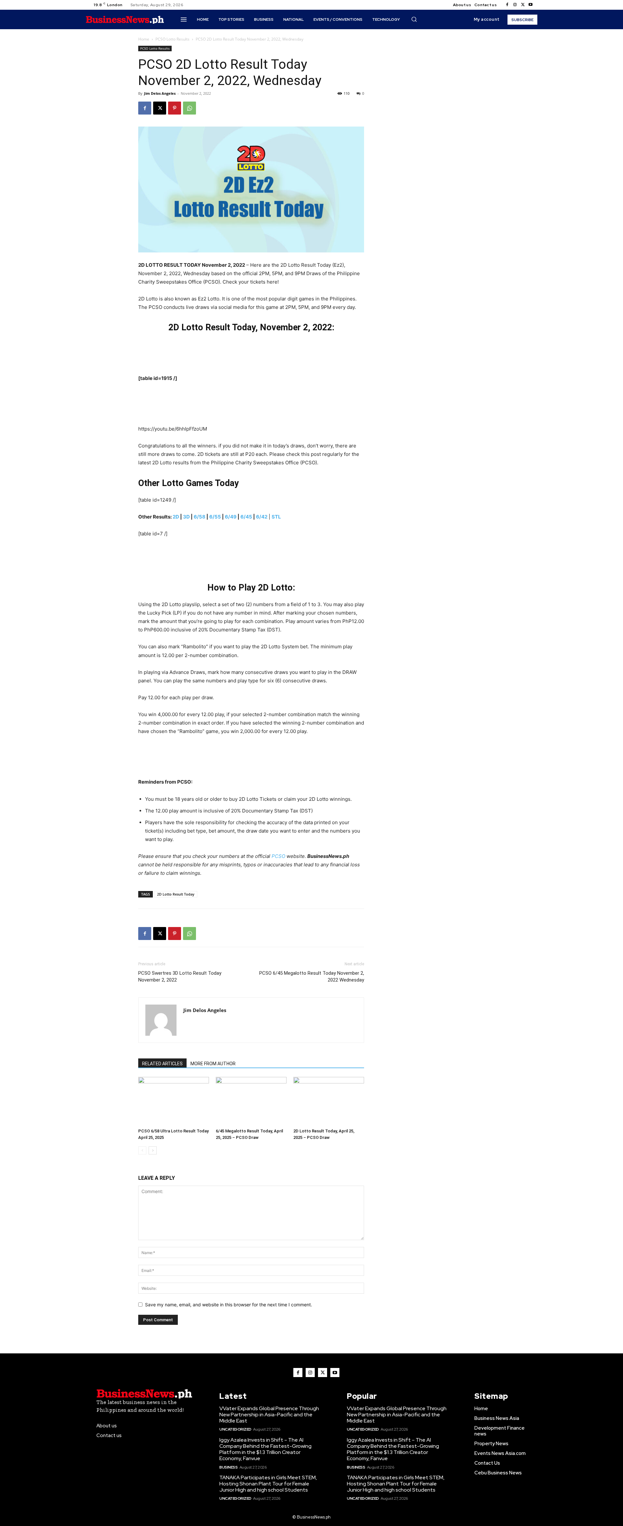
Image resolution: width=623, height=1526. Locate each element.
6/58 (199, 517)
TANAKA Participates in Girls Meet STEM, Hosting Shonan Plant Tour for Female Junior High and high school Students (268, 1483)
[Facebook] (507, 5)
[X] (523, 5)
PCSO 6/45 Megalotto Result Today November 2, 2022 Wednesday (311, 976)
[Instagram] (515, 5)
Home (143, 39)
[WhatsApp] (189, 108)
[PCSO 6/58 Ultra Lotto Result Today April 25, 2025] (173, 1101)
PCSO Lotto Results (172, 39)
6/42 (261, 517)
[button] (414, 19)
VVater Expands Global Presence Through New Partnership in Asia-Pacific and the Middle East (269, 1414)
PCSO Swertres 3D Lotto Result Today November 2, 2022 (179, 976)
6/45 (246, 517)
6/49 (231, 517)
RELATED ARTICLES (162, 1063)
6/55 (215, 517)
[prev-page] (142, 1150)
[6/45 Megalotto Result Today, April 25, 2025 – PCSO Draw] (251, 1101)
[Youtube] (530, 5)
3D (186, 517)
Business (228, 1467)
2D (176, 517)
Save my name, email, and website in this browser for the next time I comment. (228, 1304)
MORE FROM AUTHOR (213, 1063)
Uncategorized (235, 1429)
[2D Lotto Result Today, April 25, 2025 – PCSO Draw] (328, 1101)
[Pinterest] (174, 108)
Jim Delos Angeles (160, 93)
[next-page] (153, 1150)
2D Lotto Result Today (175, 894)
